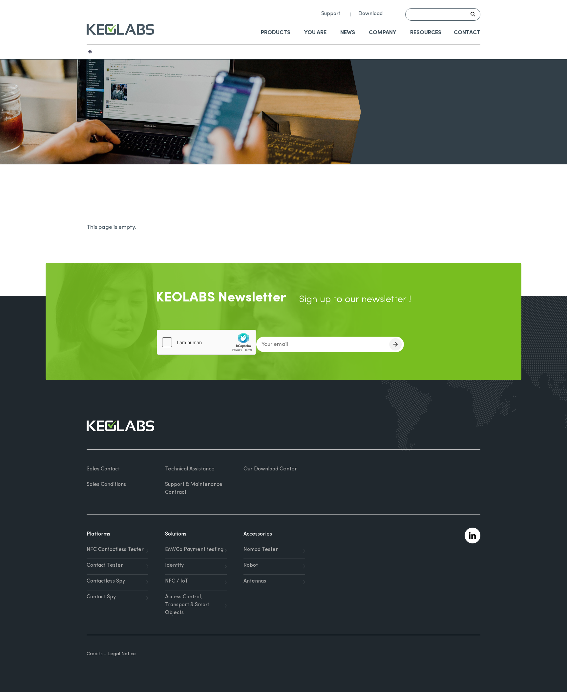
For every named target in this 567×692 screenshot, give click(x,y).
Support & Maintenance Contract (193, 488)
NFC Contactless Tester (115, 549)
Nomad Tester (260, 549)
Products (275, 33)
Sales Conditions (106, 484)
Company (382, 33)
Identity (174, 565)
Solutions (175, 534)
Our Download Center (270, 469)
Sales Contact (103, 469)
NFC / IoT (176, 581)
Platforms (98, 534)
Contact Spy (101, 597)
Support (331, 13)
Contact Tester (105, 565)
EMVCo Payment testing (194, 549)
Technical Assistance (190, 469)
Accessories (257, 534)
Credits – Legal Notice (111, 654)
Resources (425, 33)
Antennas (254, 581)
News (347, 33)
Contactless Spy (106, 581)
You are (315, 33)
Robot (250, 565)
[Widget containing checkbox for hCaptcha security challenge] (206, 342)
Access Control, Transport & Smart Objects (187, 604)
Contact (467, 33)
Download (370, 13)
